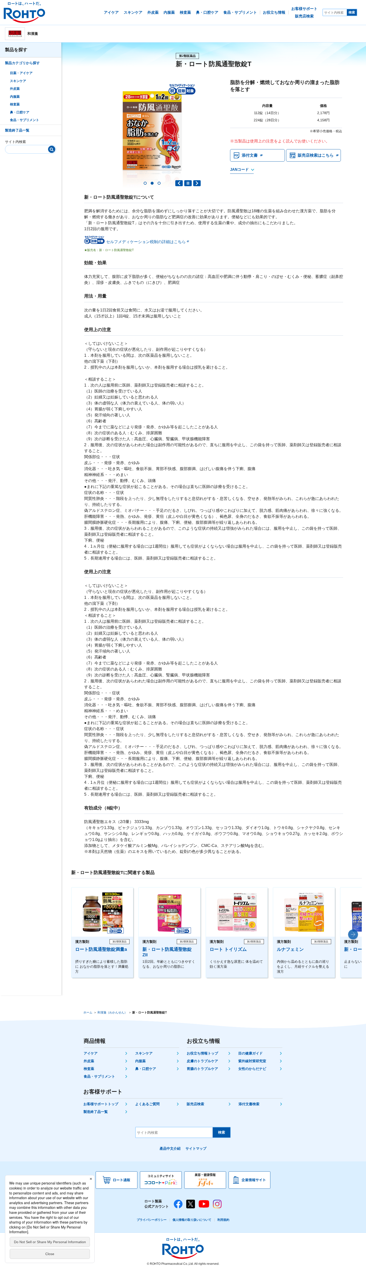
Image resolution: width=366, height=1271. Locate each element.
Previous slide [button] (179, 183)
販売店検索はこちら (316, 155)
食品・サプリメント (24, 120)
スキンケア (18, 81)
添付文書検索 (249, 1104)
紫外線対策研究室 (252, 1061)
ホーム (87, 1012)
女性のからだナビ (252, 1069)
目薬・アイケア (21, 73)
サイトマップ (195, 1148)
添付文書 (250, 155)
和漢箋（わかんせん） (112, 1012)
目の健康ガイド (250, 1053)
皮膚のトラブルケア (202, 1061)
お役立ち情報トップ (202, 1053)
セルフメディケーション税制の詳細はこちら (146, 242)
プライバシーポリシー (152, 1220)
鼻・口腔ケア (19, 112)
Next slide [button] (197, 183)
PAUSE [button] (188, 183)
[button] (145, 183)
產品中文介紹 (170, 1148)
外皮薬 (15, 88)
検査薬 (15, 104)
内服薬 (15, 96)
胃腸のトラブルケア (202, 1069)
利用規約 (223, 1220)
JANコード (239, 169)
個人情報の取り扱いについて (192, 1220)
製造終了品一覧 (17, 130)
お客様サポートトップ (100, 1104)
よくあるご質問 (147, 1104)
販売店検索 (195, 1104)
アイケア (91, 1053)
